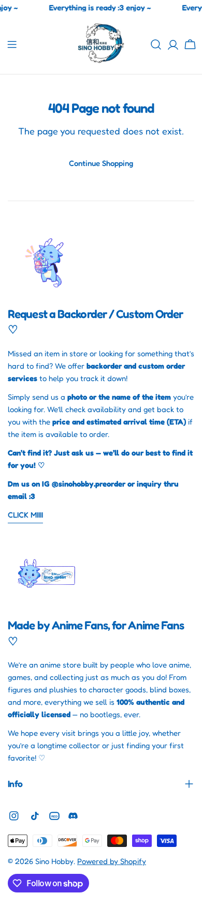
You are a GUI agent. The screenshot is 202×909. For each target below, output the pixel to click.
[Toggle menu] (12, 44)
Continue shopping (101, 163)
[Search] (156, 44)
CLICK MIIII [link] (25, 515)
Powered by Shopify (111, 861)
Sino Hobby (54, 861)
